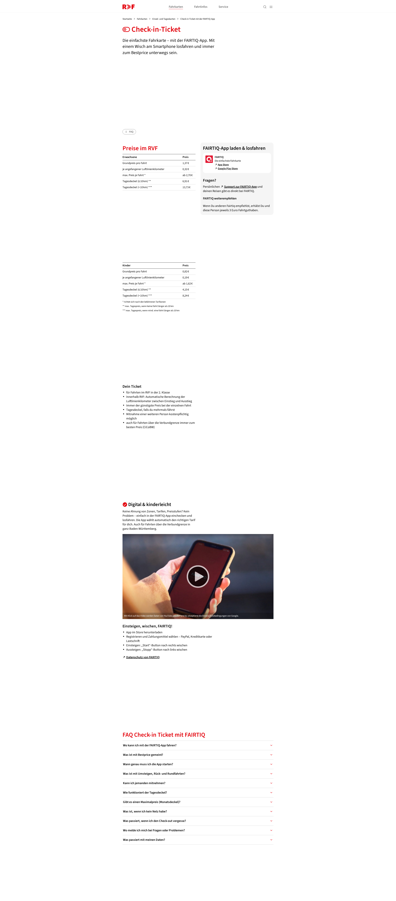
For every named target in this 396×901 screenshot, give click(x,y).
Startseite (127, 19)
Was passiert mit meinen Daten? (144, 840)
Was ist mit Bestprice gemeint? (143, 755)
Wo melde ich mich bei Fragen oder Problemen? (154, 830)
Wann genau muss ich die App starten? (148, 764)
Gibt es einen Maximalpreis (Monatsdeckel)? (151, 802)
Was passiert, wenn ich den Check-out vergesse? (154, 821)
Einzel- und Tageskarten (163, 19)
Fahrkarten (176, 7)
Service (223, 7)
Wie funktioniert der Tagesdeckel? (145, 792)
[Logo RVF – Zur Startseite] (129, 6)
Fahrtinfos (200, 7)
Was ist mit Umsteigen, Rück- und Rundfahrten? (154, 774)
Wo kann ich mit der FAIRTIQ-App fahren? (149, 745)
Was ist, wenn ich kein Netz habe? (145, 811)
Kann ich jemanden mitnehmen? (144, 783)
